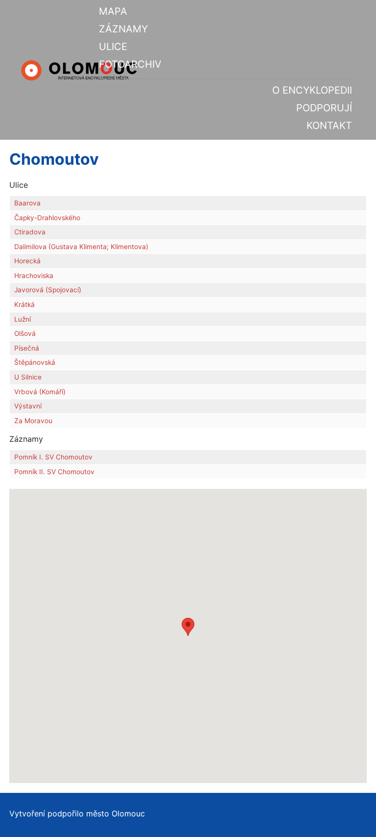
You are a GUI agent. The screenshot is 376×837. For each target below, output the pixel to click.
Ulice (113, 46)
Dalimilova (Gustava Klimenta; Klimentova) (81, 247)
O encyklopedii (312, 90)
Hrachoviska (33, 275)
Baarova (27, 203)
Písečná (26, 348)
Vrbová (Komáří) (40, 392)
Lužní (22, 319)
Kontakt (329, 125)
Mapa (113, 11)
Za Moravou (33, 421)
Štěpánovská (34, 362)
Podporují (324, 108)
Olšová (25, 333)
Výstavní (28, 406)
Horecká (27, 261)
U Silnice (28, 377)
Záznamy (123, 29)
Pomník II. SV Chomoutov (54, 472)
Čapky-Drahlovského (47, 218)
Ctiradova (30, 232)
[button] (188, 627)
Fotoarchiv (130, 64)
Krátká (24, 304)
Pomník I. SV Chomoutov (53, 457)
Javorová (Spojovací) (47, 290)
